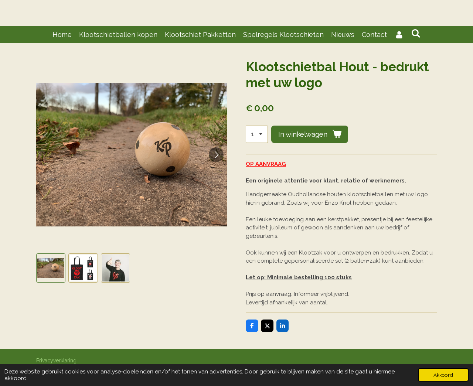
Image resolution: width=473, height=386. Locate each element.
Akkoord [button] (443, 375)
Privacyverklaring (56, 360)
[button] (51, 268)
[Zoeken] (416, 33)
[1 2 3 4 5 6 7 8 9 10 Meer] (257, 134)
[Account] (399, 34)
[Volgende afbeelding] (216, 154)
